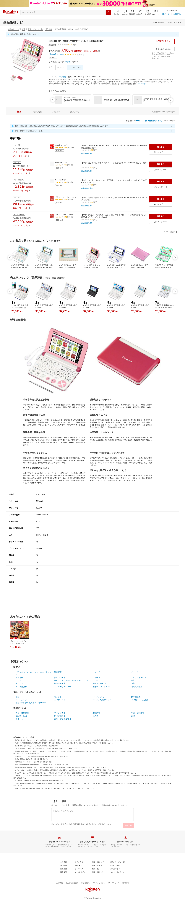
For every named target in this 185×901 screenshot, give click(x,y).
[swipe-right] (170, 100)
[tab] (19, 111)
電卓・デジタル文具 (35, 29)
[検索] (108, 12)
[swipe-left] (53, 100)
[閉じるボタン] (176, 34)
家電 (23, 29)
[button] (125, 12)
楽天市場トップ (13, 29)
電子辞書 (48, 29)
